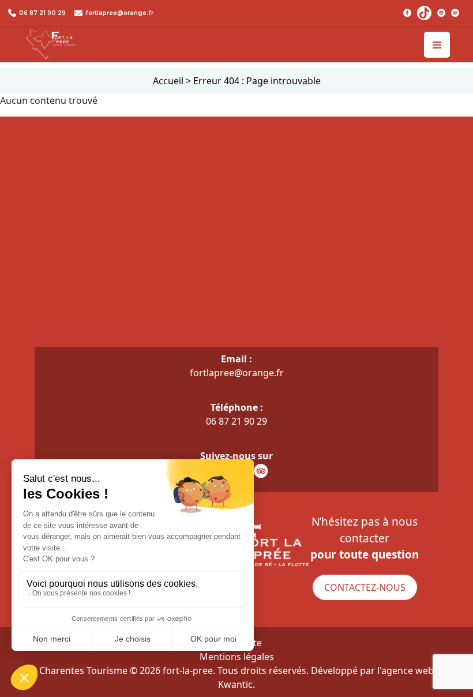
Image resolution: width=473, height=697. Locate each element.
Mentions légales (237, 656)
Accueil (168, 80)
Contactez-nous (365, 587)
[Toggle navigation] (437, 45)
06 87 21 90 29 (42, 13)
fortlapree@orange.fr (119, 13)
